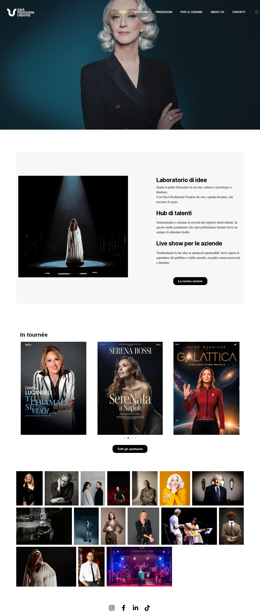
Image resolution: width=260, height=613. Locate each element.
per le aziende (191, 12)
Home (123, 12)
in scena (141, 12)
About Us (217, 12)
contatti (238, 12)
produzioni (164, 12)
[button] (256, 12)
